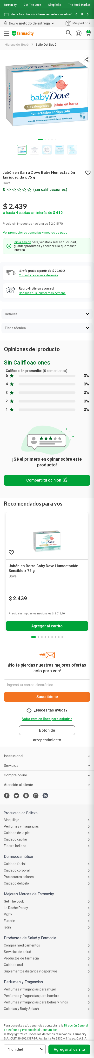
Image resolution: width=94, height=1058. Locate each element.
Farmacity (10, 4)
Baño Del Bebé (46, 44)
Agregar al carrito (69, 1049)
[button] (76, 14)
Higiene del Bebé (16, 44)
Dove (7, 183)
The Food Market (79, 4)
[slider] (47, 9)
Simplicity (54, 4)
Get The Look (32, 4)
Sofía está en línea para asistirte (47, 719)
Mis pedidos (81, 23)
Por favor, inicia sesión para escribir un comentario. (47, 480)
